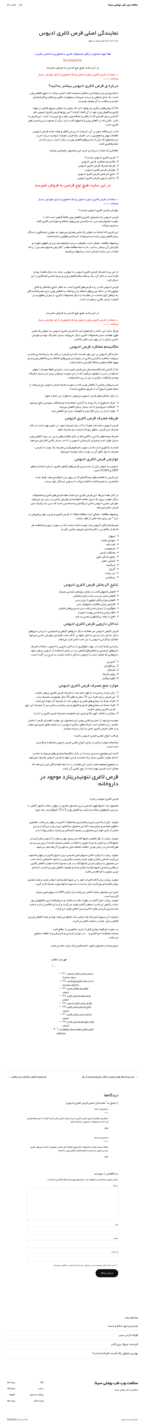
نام (116, 1224)
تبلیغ (91, 40)
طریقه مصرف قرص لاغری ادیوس (76, 997)
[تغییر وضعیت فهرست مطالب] (53, 966)
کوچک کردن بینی (128, 1335)
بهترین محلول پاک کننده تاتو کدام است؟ (115, 1353)
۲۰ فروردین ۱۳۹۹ (101, 1109)
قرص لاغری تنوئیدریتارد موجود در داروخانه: (75, 1031)
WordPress (12, 1419)
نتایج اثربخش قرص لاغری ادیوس (76, 1008)
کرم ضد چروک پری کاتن (124, 1344)
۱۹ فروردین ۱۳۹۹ (101, 1137)
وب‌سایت (114, 1251)
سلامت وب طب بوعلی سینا (123, 5)
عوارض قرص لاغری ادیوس (79, 1003)
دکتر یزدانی (100, 40)
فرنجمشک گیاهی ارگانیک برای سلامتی (28, 1077)
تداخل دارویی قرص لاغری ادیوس (77, 1016)
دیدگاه (115, 1185)
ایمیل (115, 1238)
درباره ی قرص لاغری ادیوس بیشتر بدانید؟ (77, 975)
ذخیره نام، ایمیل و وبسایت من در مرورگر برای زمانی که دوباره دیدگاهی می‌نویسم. (84, 1265)
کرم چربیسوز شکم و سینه (123, 1326)
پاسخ (106, 1127)
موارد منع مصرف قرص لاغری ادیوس (78, 1023)
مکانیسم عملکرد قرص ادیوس (75, 990)
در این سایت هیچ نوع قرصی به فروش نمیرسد (78, 983)
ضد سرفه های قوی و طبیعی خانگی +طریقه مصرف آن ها (108, 1077)
